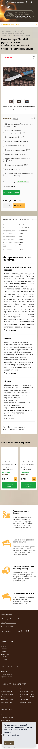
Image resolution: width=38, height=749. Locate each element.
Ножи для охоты (6, 689)
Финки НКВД (24, 699)
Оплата (3, 646)
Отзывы (3, 651)
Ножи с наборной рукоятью (13, 429)
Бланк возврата (6, 720)
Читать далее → (10, 330)
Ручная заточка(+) (14, 137)
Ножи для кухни (6, 691)
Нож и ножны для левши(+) (18, 150)
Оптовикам (4, 659)
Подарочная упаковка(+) (16, 165)
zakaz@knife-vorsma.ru (8, 623)
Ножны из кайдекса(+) (16, 141)
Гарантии (4, 657)
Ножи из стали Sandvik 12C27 (10, 32)
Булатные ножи (25, 689)
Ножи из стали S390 (26, 691)
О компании (5, 654)
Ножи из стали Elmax (27, 694)
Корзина (4, 671)
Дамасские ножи (6, 702)
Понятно (8, 743)
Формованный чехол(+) (17, 154)
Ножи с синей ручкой (16, 427)
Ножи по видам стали (21, 30)
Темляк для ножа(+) (14, 146)
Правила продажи (7, 717)
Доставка (4, 649)
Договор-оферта (6, 715)
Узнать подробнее (11, 735)
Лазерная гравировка (13, 131)
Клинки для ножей (7, 699)
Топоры (3, 697)
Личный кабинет (6, 674)
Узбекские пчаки (25, 702)
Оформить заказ (6, 677)
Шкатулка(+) (12, 169)
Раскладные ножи (7, 694)
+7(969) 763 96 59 (6, 615)
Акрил (7, 338)
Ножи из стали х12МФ (27, 697)
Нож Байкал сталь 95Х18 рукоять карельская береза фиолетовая (9, 470)
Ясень (7, 381)
